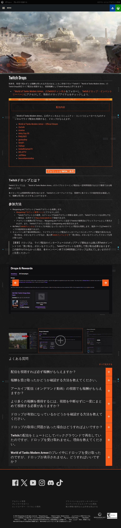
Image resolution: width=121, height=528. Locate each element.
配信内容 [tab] (60, 107)
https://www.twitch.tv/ (43, 218)
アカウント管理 (18, 501)
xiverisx (21, 130)
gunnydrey (22, 139)
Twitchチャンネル (27, 226)
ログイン (100, 2)
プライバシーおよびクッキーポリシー (82, 501)
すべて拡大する (105, 364)
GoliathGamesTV (25, 149)
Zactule (21, 127)
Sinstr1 (21, 143)
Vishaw (21, 146)
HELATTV (22, 152)
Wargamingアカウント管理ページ (30, 212)
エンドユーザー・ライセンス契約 (26, 507)
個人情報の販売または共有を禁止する (82, 507)
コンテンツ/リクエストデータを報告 (81, 504)
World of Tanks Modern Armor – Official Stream (38, 124)
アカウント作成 (114, 2)
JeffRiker (22, 155)
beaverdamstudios (26, 158)
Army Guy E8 (23, 133)
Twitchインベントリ (60, 235)
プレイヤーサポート (20, 504)
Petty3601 (22, 136)
